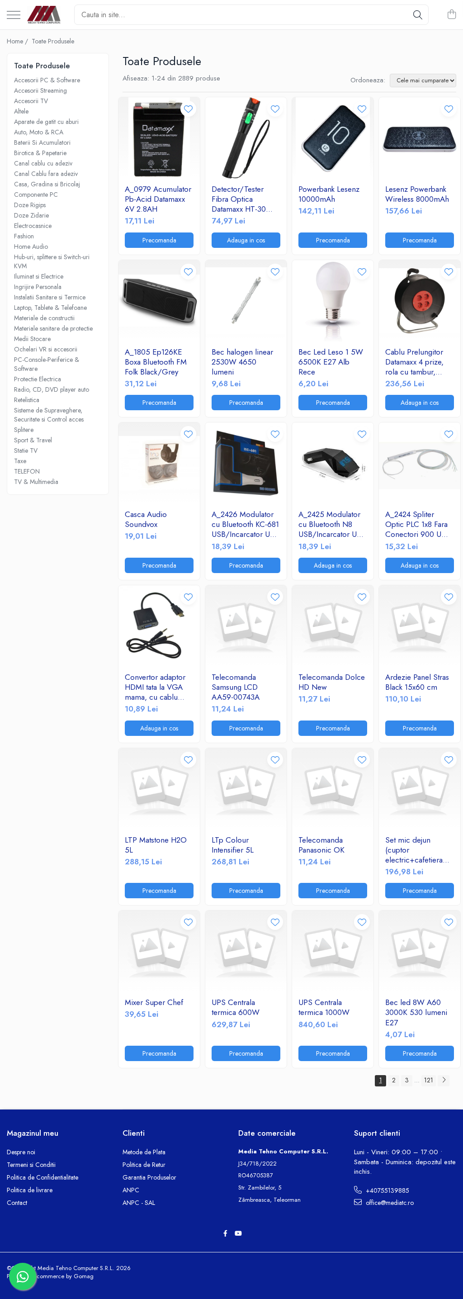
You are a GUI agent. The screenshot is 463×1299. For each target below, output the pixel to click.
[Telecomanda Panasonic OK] (332, 789)
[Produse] (13, 15)
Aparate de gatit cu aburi (46, 121)
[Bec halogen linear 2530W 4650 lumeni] (246, 300)
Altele (21, 111)
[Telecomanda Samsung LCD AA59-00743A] (246, 626)
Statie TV (26, 450)
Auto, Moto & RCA (38, 132)
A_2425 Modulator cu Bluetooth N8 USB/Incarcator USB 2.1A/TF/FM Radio (332, 524)
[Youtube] (237, 1233)
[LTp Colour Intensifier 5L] (246, 789)
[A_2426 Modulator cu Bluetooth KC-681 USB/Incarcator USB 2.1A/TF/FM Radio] (246, 463)
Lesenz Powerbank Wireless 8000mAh (417, 194)
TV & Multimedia (36, 481)
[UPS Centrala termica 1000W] (332, 951)
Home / (18, 41)
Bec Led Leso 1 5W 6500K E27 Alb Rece (330, 362)
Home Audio (31, 246)
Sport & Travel (33, 440)
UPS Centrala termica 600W (236, 1007)
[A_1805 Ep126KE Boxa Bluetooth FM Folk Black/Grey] (159, 300)
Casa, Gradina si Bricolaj (47, 184)
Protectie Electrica (37, 379)
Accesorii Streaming (40, 90)
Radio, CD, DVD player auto (51, 389)
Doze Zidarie (31, 215)
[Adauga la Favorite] (188, 109)
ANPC (131, 1190)
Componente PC (36, 194)
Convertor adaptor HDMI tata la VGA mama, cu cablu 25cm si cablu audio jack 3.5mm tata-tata (158, 687)
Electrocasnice (33, 225)
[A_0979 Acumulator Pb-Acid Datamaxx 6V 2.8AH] (159, 138)
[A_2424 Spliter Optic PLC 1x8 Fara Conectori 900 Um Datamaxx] (419, 463)
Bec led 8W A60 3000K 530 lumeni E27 (416, 1012)
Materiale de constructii (44, 317)
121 (428, 1080)
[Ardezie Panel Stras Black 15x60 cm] (419, 626)
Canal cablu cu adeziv (43, 163)
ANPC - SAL (139, 1202)
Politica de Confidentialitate (42, 1177)
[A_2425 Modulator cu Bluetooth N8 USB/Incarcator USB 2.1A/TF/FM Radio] (332, 463)
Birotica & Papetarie (40, 152)
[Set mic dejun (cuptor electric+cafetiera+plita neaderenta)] (419, 789)
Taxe (20, 460)
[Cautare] (418, 15)
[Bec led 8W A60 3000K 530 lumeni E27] (419, 951)
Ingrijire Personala (37, 286)
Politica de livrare (29, 1190)
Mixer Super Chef (154, 1002)
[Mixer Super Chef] (159, 951)
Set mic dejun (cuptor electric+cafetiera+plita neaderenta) (419, 850)
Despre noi (21, 1152)
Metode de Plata (144, 1152)
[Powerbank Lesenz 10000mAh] (332, 138)
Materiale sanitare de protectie (53, 328)
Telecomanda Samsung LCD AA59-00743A (236, 687)
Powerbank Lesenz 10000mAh (328, 194)
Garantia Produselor (149, 1177)
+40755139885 (386, 1190)
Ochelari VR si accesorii (45, 349)
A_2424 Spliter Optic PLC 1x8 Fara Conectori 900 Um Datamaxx (416, 524)
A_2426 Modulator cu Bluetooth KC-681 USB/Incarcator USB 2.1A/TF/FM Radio (245, 524)
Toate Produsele (53, 41)
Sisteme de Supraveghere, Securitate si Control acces (49, 415)
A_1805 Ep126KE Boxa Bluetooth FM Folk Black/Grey (156, 362)
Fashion (24, 236)
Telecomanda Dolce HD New (331, 682)
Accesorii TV (31, 100)
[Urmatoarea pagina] (443, 1080)
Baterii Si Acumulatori (42, 142)
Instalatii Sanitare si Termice (49, 297)
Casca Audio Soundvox (146, 519)
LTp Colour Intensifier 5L (233, 845)
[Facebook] (225, 1233)
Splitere (23, 429)
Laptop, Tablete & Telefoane (50, 307)
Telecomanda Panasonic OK (321, 845)
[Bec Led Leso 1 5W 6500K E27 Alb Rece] (332, 300)
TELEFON (27, 471)
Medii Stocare (32, 338)
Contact (17, 1202)
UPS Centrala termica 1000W (324, 1007)
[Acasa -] (44, 15)
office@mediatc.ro (389, 1202)
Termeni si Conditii (31, 1164)
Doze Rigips (30, 204)
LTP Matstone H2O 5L (156, 845)
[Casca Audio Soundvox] (159, 463)
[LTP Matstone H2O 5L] (159, 789)
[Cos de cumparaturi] (451, 14)
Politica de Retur (144, 1164)
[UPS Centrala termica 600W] (246, 951)
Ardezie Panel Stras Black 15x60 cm (417, 682)
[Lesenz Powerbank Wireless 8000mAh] (419, 138)
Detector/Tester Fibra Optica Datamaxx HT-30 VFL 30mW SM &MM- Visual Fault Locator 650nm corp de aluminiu (241, 199)
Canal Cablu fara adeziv (46, 173)
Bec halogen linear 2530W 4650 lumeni (242, 362)
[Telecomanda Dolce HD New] (332, 626)
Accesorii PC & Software (47, 80)
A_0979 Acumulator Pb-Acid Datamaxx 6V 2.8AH (158, 199)
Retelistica (26, 399)
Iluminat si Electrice (38, 276)
